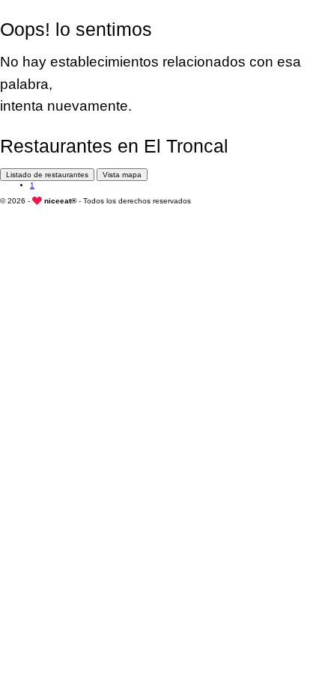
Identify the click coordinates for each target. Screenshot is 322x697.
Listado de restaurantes (47, 175)
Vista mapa (122, 175)
